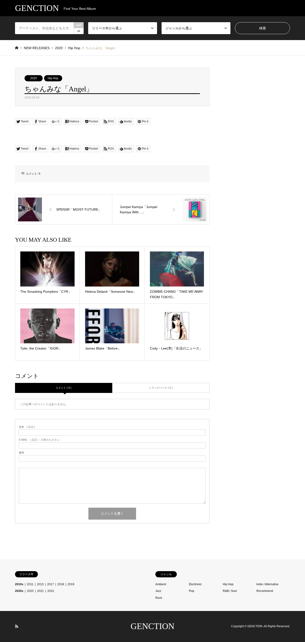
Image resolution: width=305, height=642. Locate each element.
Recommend (264, 591)
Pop (191, 591)
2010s (19, 584)
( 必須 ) (27, 427)
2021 (40, 591)
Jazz (158, 591)
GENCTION (152, 626)
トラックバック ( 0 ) (161, 387)
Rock (158, 598)
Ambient (160, 584)
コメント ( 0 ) (63, 387)
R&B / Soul (230, 591)
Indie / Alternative (267, 584)
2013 (40, 584)
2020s (19, 591)
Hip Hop (53, 78)
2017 (50, 584)
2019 (71, 584)
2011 (30, 584)
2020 (33, 78)
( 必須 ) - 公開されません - (40, 439)
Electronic (195, 584)
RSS (16, 626)
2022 (50, 591)
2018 (60, 584)
